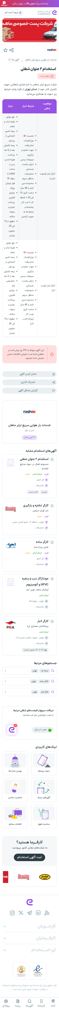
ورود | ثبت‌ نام (11, 12)
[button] (11, 50)
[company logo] (29, 414)
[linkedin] (38, 913)
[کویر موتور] (9, 877)
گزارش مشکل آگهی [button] (28, 390)
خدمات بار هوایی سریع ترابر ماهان (41, 60)
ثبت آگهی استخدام (29, 857)
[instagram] (12, 913)
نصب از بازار (40, 730)
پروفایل (6, 1006)
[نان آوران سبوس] (31, 877)
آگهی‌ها (29, 1006)
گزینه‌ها (41, 1006)
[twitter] (21, 913)
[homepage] (29, 902)
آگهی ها (13, 60)
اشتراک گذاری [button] (28, 382)
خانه (53, 1006)
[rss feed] (47, 913)
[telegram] (29, 913)
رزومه (18, 1006)
